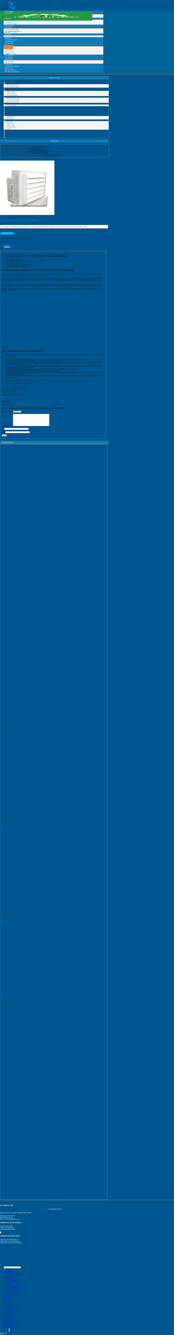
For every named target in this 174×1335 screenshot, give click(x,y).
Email (3, 432)
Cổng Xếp (8, 90)
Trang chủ (2, 217)
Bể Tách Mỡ (9, 83)
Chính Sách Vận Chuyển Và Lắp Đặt (11, 1242)
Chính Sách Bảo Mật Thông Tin (9, 1239)
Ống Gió (8, 120)
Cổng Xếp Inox (11, 91)
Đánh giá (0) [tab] (8, 248)
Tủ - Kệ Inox (9, 133)
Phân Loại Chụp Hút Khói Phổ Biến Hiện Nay (13, 148)
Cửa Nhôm (8, 103)
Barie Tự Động (9, 11)
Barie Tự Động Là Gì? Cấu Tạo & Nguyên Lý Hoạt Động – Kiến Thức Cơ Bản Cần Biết (24, 154)
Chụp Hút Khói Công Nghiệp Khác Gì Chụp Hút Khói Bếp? (16, 150)
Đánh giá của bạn (7, 411)
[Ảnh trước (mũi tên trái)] (0, 1334)
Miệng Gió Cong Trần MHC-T (9, 724)
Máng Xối (8, 38)
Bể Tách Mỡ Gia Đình (12, 85)
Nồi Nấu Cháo (9, 63)
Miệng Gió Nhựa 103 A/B (8, 1101)
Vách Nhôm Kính (10, 135)
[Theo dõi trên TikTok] (0, 1232)
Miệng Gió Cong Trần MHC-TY (9, 912)
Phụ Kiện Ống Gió (10, 54)
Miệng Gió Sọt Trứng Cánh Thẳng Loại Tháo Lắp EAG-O (16, 1195)
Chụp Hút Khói (9, 25)
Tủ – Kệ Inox (9, 57)
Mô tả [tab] (7, 247)
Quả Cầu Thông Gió (11, 40)
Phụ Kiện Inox (9, 68)
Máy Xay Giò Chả (10, 70)
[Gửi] (4, 1269)
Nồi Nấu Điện (9, 115)
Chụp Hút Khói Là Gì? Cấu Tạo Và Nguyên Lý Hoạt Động (16, 153)
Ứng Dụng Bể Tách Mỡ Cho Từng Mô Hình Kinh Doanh (15, 145)
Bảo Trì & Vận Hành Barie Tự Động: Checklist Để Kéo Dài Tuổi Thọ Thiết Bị (21, 156)
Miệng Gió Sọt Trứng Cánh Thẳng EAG (11, 535)
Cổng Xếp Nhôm (11, 93)
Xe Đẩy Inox (8, 64)
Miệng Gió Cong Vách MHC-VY (9, 1007)
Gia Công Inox (9, 43)
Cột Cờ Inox (9, 97)
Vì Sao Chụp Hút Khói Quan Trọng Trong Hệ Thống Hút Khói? (17, 146)
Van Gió (9, 128)
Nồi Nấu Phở (10, 118)
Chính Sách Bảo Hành (6, 1226)
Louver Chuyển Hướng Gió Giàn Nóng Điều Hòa (29, 261)
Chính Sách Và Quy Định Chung (9, 1241)
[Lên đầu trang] (0, 1264)
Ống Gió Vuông (11, 125)
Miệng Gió (9, 122)
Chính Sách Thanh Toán (7, 1228)
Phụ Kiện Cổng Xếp (11, 24)
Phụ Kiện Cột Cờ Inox (11, 32)
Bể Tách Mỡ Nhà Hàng (12, 17)
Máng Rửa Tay (9, 41)
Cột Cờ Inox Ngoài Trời (13, 98)
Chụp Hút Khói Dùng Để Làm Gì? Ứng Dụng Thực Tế (15, 151)
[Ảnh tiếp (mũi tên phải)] (2, 1334)
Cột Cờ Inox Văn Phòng (13, 100)
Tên (3, 429)
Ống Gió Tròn (10, 123)
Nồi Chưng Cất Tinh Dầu (12, 71)
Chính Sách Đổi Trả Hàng (7, 1229)
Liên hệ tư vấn (7, 233)
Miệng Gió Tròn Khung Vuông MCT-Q (11, 818)
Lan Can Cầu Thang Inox (12, 66)
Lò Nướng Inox (9, 55)
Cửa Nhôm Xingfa (10, 36)
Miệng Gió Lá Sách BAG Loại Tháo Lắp (11, 629)
